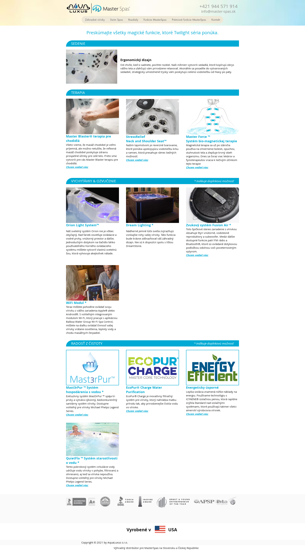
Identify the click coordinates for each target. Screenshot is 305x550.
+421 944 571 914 (218, 6)
